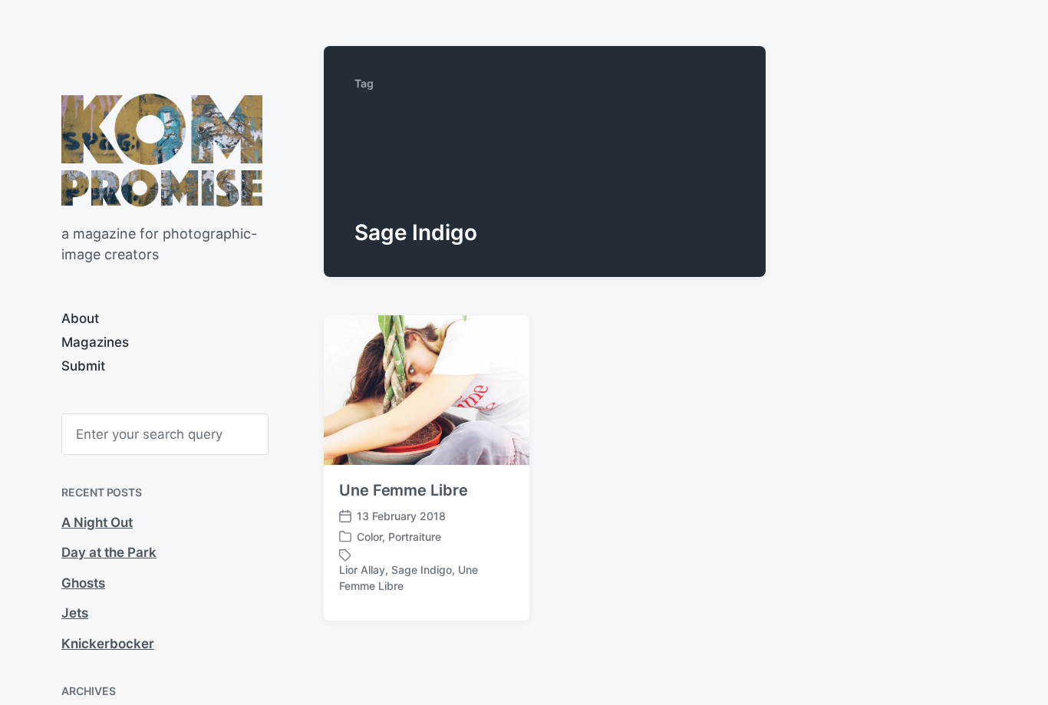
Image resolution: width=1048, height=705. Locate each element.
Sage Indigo (421, 569)
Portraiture (414, 536)
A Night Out (97, 522)
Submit (83, 366)
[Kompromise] (161, 150)
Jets (74, 613)
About (80, 318)
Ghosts (83, 583)
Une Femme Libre (403, 490)
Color (369, 536)
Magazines (95, 342)
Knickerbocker (107, 643)
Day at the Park (109, 552)
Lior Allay (362, 569)
